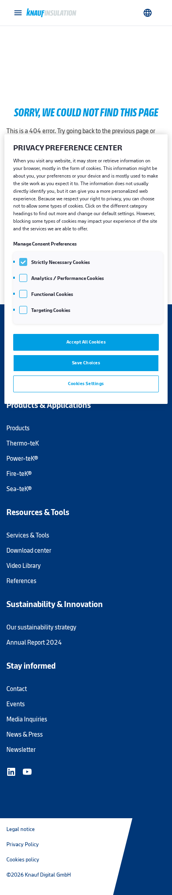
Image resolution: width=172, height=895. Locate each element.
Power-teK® (22, 458)
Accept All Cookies (86, 342)
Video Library (23, 565)
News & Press (24, 734)
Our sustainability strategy (41, 627)
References (21, 581)
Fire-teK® (19, 473)
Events (15, 704)
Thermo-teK (22, 443)
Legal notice (20, 829)
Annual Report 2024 (34, 642)
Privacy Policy (22, 844)
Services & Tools (27, 535)
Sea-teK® (19, 489)
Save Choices (86, 363)
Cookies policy (22, 859)
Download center (28, 550)
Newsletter (21, 749)
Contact (16, 689)
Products (18, 428)
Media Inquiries (26, 719)
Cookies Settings (86, 383)
